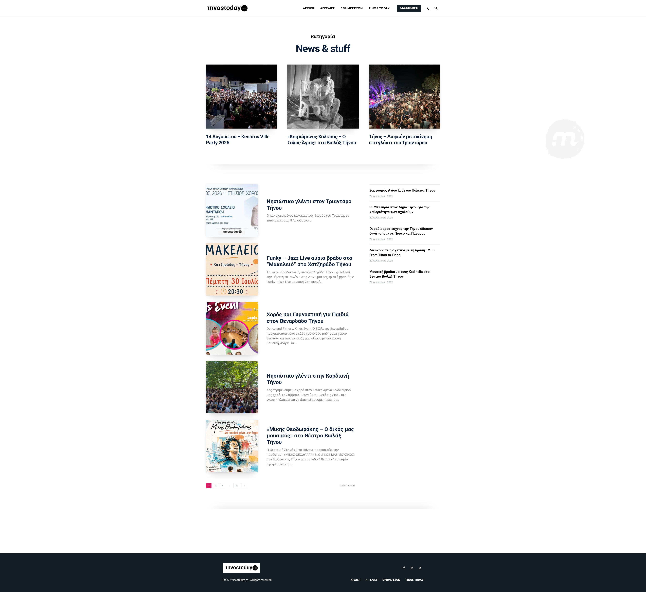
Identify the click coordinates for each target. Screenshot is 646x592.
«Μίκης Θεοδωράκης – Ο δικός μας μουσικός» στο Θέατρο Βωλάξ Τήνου (310, 435)
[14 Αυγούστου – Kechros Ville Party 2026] (241, 97)
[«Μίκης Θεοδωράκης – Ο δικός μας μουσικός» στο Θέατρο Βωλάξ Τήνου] (232, 446)
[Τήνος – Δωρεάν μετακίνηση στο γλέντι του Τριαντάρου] (404, 97)
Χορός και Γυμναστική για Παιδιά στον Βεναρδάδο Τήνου (308, 317)
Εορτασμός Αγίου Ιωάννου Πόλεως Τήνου (402, 190)
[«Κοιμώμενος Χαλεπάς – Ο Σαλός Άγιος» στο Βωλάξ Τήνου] (323, 97)
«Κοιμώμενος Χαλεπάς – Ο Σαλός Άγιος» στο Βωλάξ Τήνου (321, 140)
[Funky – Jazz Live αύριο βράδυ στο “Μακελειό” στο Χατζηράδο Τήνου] (232, 269)
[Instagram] (412, 568)
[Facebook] (404, 568)
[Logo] (227, 8)
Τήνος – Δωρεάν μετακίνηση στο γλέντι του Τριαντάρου (400, 140)
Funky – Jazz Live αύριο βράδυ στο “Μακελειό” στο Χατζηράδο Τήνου (309, 261)
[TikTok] (420, 568)
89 (237, 485)
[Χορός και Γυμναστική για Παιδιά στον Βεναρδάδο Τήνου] (232, 328)
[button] (436, 8)
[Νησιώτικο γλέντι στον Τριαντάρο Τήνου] (232, 210)
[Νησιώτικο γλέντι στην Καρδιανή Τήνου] (232, 387)
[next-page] (244, 485)
